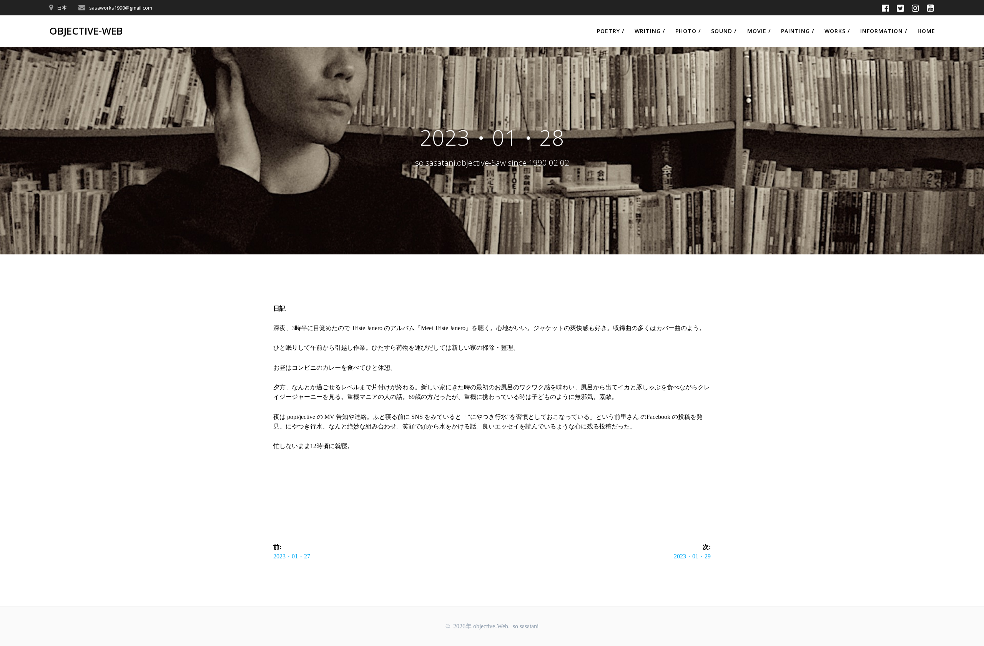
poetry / (610, 31)
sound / (723, 31)
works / (837, 31)
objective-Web (86, 31)
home (926, 31)
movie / (759, 31)
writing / (650, 31)
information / (883, 31)
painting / (797, 31)
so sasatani (526, 626)
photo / (688, 31)
